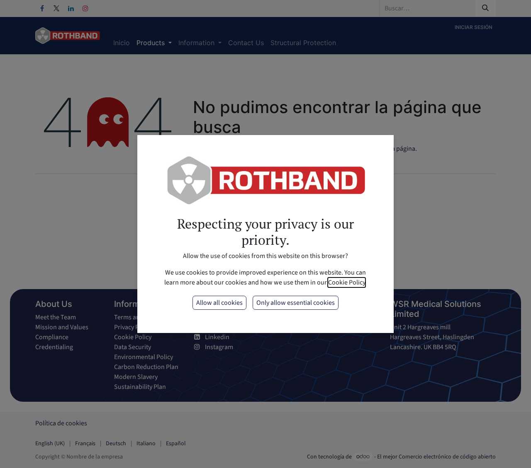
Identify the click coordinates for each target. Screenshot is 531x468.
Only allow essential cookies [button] (295, 302)
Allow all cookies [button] (219, 302)
